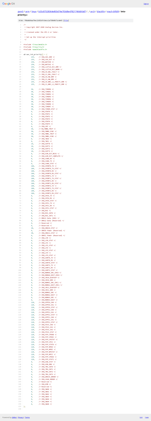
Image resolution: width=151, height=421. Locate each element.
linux (33, 11)
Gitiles (14, 417)
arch (92, 11)
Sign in (146, 4)
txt (141, 417)
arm (27, 11)
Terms (27, 417)
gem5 (20, 11)
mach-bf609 (113, 11)
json (147, 417)
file (66, 20)
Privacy (20, 417)
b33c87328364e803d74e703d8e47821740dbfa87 (62, 11)
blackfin (101, 11)
